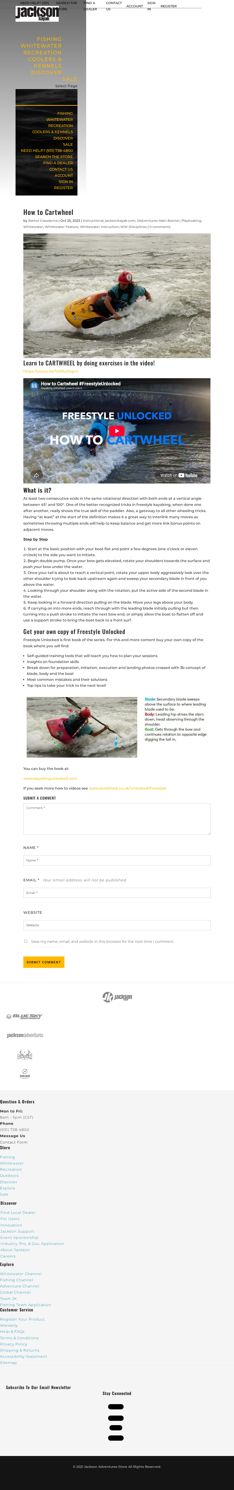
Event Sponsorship (19, 1237)
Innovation (11, 1225)
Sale (4, 1194)
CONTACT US (61, 169)
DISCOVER (46, 72)
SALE (69, 79)
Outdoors (9, 1175)
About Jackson (15, 1250)
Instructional (93, 221)
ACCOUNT (134, 6)
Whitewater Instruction (99, 227)
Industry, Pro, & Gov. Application (32, 1244)
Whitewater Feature (61, 227)
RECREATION (60, 126)
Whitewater (33, 227)
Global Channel (15, 1292)
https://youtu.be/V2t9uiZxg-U (50, 371)
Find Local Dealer (18, 1212)
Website (32, 912)
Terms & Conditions (19, 1338)
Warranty (9, 1325)
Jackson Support (17, 1231)
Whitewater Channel (21, 1274)
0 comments (159, 227)
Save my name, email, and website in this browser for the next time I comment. (102, 941)
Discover (8, 1182)
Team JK (8, 1299)
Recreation (11, 1169)
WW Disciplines (133, 227)
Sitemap (8, 1363)
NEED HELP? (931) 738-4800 (47, 150)
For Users (10, 1219)
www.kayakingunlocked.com (50, 778)
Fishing (7, 1157)
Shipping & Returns (20, 1350)
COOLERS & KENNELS (45, 62)
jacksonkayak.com (120, 221)
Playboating (191, 221)
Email (31, 880)
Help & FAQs (12, 1331)
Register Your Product (22, 1319)
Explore (7, 1188)
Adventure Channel (19, 1286)
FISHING (65, 113)
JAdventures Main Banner (158, 221)
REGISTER (169, 6)
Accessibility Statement (23, 1356)
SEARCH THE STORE (54, 157)
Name (31, 847)
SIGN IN (66, 182)
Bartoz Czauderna (43, 221)
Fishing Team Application (25, 1305)
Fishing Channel (16, 1280)
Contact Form (14, 1142)
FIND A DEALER (58, 163)
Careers (8, 1256)
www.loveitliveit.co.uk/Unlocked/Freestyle (127, 788)
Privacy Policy (13, 1344)
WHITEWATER (59, 119)
